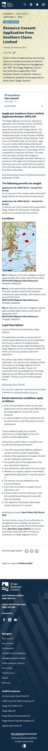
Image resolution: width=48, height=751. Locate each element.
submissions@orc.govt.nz (25, 392)
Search (5, 677)
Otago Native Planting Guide (14, 716)
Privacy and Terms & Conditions (24, 738)
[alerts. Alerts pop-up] (37, 4)
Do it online (7, 668)
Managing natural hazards (13, 658)
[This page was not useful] (26, 551)
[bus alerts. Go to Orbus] (31, 4)
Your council (22, 13)
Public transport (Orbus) (13, 663)
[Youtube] (15, 620)
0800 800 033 (8, 598)
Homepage (8, 13)
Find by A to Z (8, 673)
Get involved (7, 643)
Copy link (7, 52)
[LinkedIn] (10, 620)
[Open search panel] (25, 4)
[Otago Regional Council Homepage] (7, 4)
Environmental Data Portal (14, 696)
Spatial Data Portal (10, 725)
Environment (8, 648)
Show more (10, 106)
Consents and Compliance (14, 653)
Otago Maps (7, 711)
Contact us (7, 613)
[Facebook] (4, 620)
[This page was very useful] (37, 551)
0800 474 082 (8, 607)
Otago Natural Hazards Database (17, 720)
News (20, 16)
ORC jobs (6, 683)
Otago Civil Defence (11, 705)
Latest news (8, 16)
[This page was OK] (32, 551)
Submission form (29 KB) (13, 384)
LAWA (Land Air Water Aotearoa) (17, 701)
